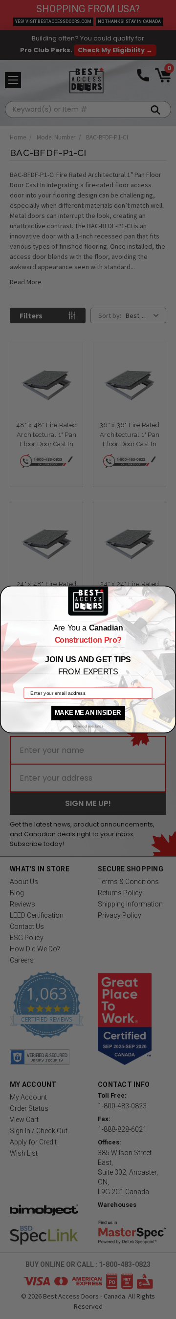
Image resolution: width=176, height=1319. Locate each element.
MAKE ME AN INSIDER (88, 712)
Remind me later (88, 726)
